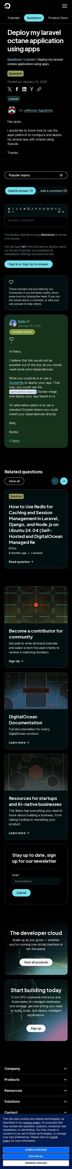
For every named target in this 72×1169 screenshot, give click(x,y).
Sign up (36, 1028)
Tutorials (13, 18)
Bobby (22, 321)
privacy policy (31, 1122)
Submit (21, 893)
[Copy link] (39, 89)
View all (14, 481)
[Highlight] (32, 208)
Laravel (29, 59)
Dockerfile (16, 383)
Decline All (36, 1156)
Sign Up (14, 661)
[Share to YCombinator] (32, 89)
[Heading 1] (36, 208)
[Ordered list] (51, 208)
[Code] (12, 211)
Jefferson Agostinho (38, 110)
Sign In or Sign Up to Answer (28, 264)
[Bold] (9, 208)
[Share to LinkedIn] (24, 89)
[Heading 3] (43, 208)
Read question (19, 562)
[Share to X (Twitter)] (9, 89)
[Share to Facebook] (17, 89)
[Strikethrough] (20, 208)
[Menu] (65, 6)
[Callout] (59, 208)
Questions (34, 18)
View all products (36, 962)
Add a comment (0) (53, 191)
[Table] (9, 211)
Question (15, 73)
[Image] (28, 208)
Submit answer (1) (20, 191)
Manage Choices (36, 1163)
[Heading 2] (40, 208)
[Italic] (12, 208)
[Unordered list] (47, 208)
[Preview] (59, 211)
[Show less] (61, 321)
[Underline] (16, 208)
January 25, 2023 (29, 325)
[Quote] (55, 208)
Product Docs (58, 18)
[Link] (24, 208)
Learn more (17, 742)
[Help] (62, 211)
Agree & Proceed (36, 1149)
